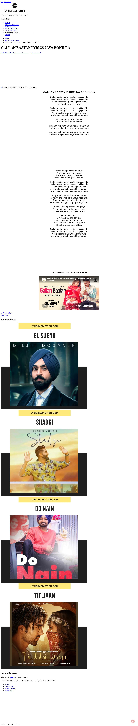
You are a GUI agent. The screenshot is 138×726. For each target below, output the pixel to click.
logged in (13, 677)
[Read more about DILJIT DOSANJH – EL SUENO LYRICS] (44, 409)
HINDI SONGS (10, 27)
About (7, 684)
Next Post (5, 315)
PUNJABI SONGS (12, 29)
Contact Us (9, 686)
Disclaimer (9, 690)
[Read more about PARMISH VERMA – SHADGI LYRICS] (44, 495)
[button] (7, 35)
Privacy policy (10, 688)
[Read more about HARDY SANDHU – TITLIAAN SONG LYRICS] (44, 669)
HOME (7, 23)
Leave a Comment (22, 53)
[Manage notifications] (133, 721)
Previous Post (6, 313)
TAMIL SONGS (11, 30)
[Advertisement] (69, 71)
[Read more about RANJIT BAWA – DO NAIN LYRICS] (44, 582)
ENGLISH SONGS (12, 25)
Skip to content (6, 2)
